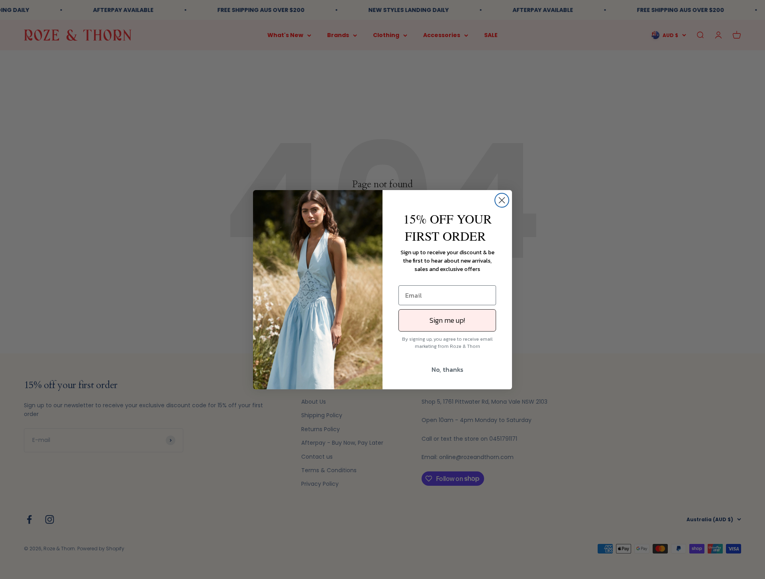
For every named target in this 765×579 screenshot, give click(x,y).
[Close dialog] (502, 200)
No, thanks (447, 369)
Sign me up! (447, 320)
